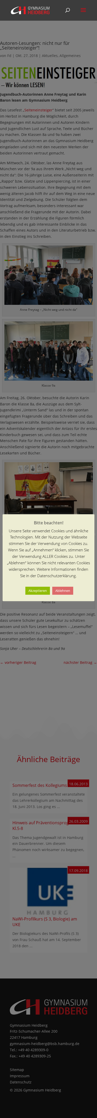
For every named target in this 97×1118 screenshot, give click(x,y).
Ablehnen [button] (62, 590)
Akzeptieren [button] (37, 590)
